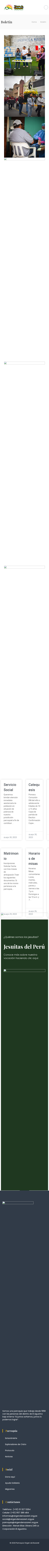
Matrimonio (11, 856)
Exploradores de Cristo (15, 1444)
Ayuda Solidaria (12, 1483)
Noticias (9, 1456)
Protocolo (9, 1450)
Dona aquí (10, 1476)
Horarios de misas (34, 858)
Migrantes (10, 1489)
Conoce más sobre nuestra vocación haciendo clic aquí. (21, 956)
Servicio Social (10, 787)
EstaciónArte (11, 1438)
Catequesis (34, 787)
